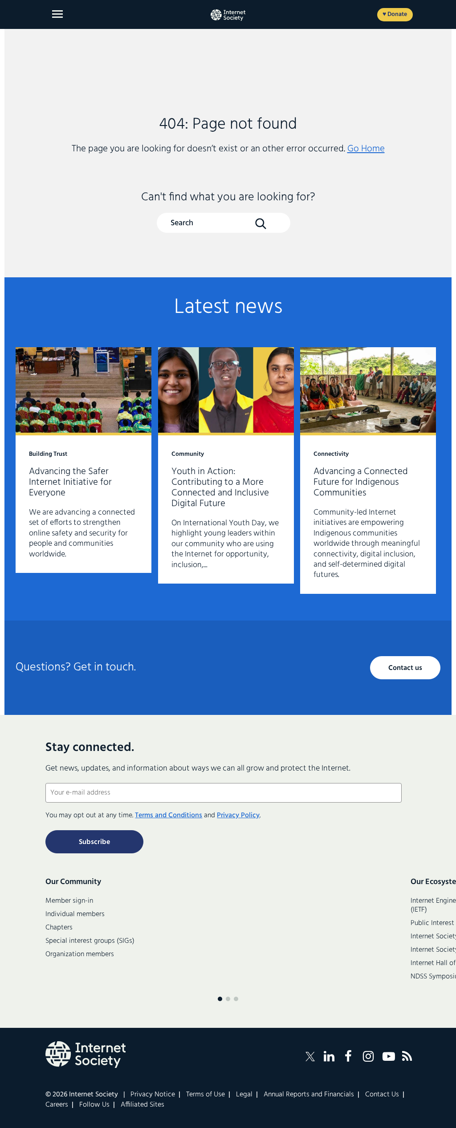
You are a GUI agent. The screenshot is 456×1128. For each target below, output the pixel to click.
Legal (244, 1094)
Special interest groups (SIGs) (89, 941)
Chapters (59, 927)
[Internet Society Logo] (85, 1054)
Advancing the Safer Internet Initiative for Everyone (83, 460)
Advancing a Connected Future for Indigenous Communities (368, 470)
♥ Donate (395, 14)
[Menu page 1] (220, 999)
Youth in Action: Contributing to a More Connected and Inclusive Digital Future (226, 465)
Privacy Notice (152, 1094)
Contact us (405, 668)
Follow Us (94, 1105)
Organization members (79, 954)
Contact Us (382, 1094)
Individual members (75, 914)
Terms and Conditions (168, 815)
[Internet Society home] (228, 15)
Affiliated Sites (142, 1105)
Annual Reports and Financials (309, 1094)
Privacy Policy (238, 815)
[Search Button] (260, 223)
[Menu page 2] (228, 999)
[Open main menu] (57, 14)
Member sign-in (69, 901)
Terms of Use (205, 1094)
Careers (56, 1105)
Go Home (366, 149)
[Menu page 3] (236, 999)
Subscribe (94, 842)
